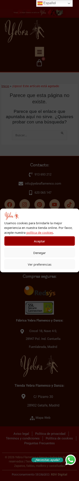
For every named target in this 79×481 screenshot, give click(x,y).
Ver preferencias (39, 264)
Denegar (39, 253)
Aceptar (39, 241)
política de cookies (39, 232)
